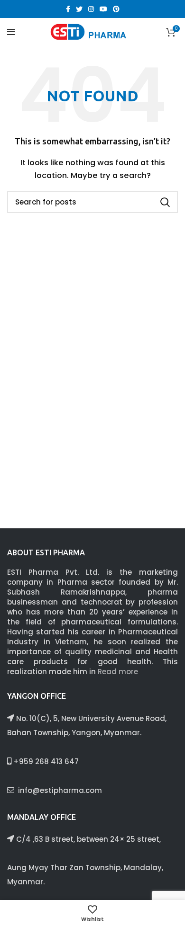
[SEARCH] (165, 202)
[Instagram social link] (91, 9)
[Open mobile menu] (11, 32)
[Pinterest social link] (116, 9)
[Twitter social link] (79, 9)
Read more (118, 672)
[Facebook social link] (68, 9)
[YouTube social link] (103, 9)
